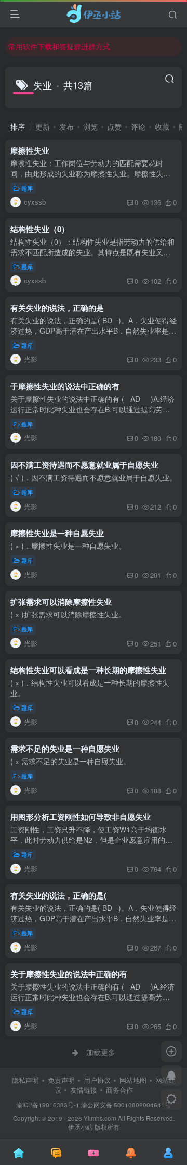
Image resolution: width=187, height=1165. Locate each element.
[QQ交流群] (171, 1075)
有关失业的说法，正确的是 (57, 307)
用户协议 (97, 1080)
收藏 (162, 126)
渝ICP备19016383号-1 (47, 1104)
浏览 (90, 126)
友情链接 (83, 1090)
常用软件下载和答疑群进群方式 (59, 46)
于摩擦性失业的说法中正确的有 (64, 386)
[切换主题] (171, 1099)
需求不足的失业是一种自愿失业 (64, 748)
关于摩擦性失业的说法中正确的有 (68, 974)
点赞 (114, 126)
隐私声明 (25, 1080)
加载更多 (100, 1052)
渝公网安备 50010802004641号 (126, 1104)
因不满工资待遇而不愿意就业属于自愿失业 (84, 465)
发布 (66, 126)
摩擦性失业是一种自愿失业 (57, 533)
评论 (138, 126)
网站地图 (132, 1080)
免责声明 (61, 1080)
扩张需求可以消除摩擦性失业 (61, 601)
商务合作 (119, 1090)
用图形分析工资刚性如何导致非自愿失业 (80, 816)
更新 (42, 126)
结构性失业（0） (39, 229)
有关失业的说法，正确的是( (58, 895)
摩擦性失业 (29, 150)
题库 (27, 188)
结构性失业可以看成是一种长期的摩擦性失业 (88, 670)
